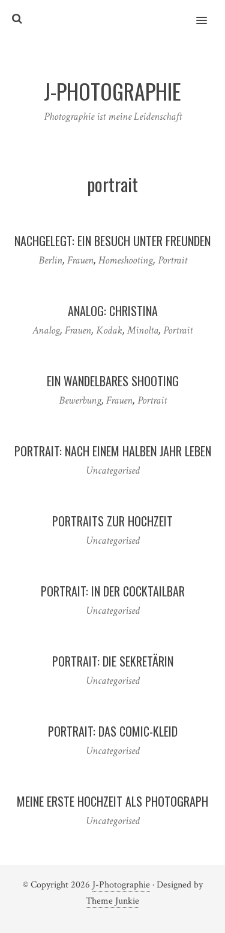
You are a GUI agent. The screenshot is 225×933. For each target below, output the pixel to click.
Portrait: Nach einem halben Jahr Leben (112, 451)
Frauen (80, 260)
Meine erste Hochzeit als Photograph (112, 801)
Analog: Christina (113, 311)
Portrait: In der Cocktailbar (113, 591)
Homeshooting (125, 260)
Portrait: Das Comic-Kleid (113, 731)
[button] (208, 12)
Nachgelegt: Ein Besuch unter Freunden (112, 241)
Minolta (142, 330)
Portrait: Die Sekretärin (112, 661)
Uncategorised (113, 470)
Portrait (172, 260)
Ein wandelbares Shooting (113, 381)
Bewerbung (80, 400)
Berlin (50, 260)
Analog (46, 330)
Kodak (109, 330)
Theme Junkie (112, 901)
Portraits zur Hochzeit (112, 521)
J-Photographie (121, 885)
